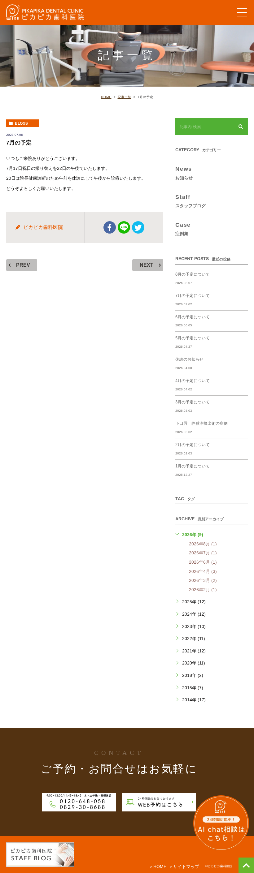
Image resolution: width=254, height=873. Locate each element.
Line (124, 227)
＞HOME (157, 866)
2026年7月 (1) (203, 552)
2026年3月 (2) (203, 580)
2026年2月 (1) (203, 589)
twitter (138, 227)
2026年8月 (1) (203, 543)
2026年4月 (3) (203, 571)
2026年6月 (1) (203, 562)
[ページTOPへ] (246, 865)
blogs (21, 123)
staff (190, 201)
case (183, 229)
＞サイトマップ (184, 866)
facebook (109, 227)
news (184, 173)
